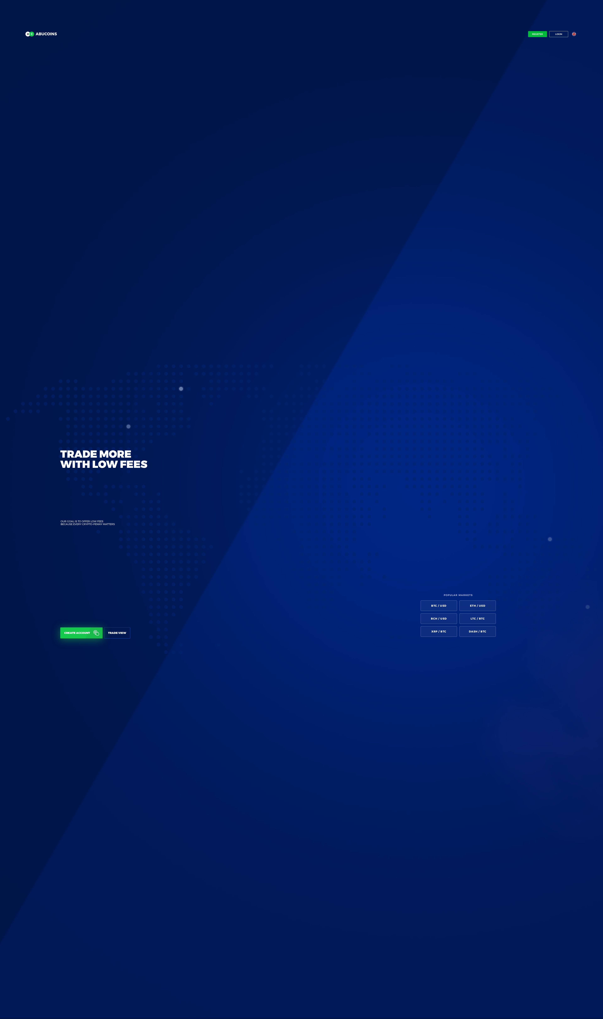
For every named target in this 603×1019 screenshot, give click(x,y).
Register (537, 34)
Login (558, 34)
